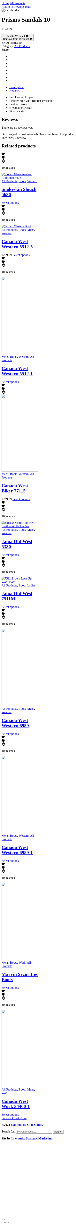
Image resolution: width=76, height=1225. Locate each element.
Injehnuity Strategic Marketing (31, 1138)
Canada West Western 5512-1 (17, 371)
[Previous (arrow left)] (3, 1222)
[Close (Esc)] (3, 1219)
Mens (30, 229)
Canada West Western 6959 (15, 723)
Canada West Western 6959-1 (17, 850)
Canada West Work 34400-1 (16, 1104)
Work (22, 962)
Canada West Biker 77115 (15, 488)
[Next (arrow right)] (7, 1222)
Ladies (31, 585)
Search (58, 1131)
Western (32, 181)
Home (5, 3)
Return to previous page (16, 6)
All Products (17, 3)
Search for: (8, 1131)
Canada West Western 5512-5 (17, 244)
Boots (22, 181)
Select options (10, 202)
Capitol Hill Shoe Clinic (26, 1124)
